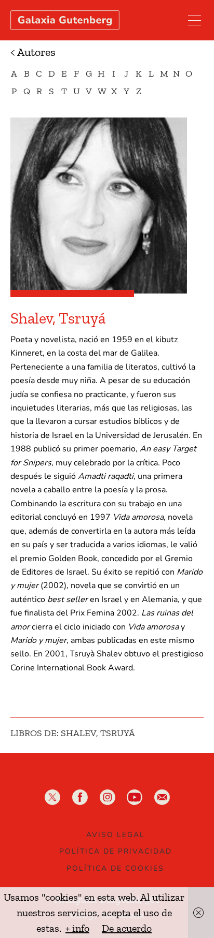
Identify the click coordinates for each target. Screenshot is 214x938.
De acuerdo (127, 928)
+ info (77, 928)
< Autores (33, 52)
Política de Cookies (115, 868)
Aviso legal (115, 835)
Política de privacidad (115, 851)
